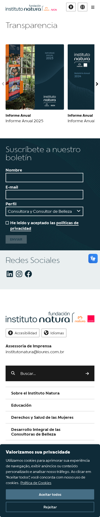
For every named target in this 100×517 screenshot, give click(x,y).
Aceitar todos (50, 494)
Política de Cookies (35, 482)
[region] (50, 480)
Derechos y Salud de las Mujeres (42, 417)
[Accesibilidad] (71, 7)
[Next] (94, 84)
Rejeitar (50, 506)
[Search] (87, 373)
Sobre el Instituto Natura (35, 393)
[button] (82, 7)
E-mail (12, 187)
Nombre (14, 170)
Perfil (11, 203)
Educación (21, 405)
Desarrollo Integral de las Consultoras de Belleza (35, 431)
